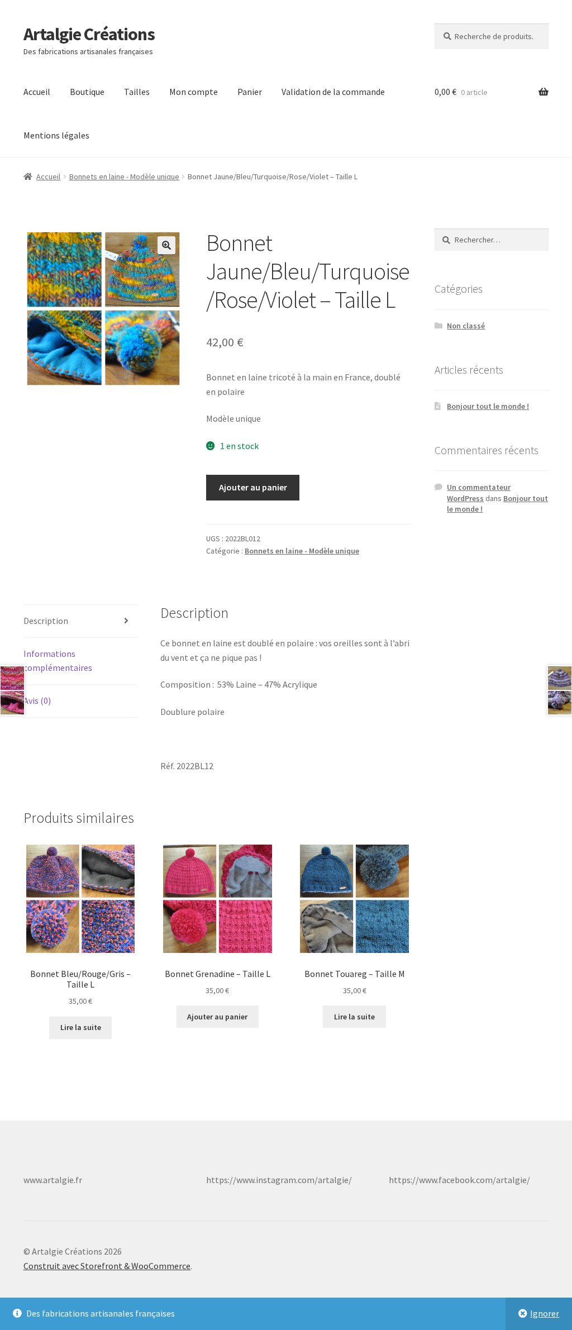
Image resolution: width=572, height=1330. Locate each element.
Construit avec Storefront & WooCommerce (106, 1265)
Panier (249, 91)
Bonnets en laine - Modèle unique (124, 176)
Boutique (87, 91)
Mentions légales (56, 135)
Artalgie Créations (89, 34)
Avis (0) (37, 700)
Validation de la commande (333, 91)
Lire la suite (80, 1027)
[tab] (80, 621)
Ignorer (544, 1313)
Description (45, 620)
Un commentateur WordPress (479, 492)
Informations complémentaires (57, 661)
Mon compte (193, 91)
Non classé (466, 326)
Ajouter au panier (253, 487)
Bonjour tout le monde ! (488, 406)
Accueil (36, 91)
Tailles (137, 91)
